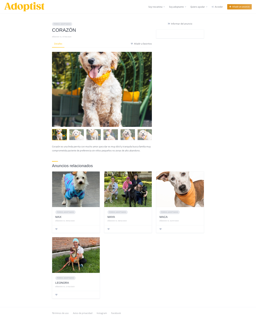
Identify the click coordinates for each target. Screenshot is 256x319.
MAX (58, 216)
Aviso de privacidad (82, 313)
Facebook (116, 313)
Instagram (102, 313)
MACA (163, 216)
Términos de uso (60, 313)
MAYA (111, 216)
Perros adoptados (62, 24)
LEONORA (62, 282)
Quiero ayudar (197, 6)
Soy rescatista (155, 6)
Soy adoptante (176, 6)
